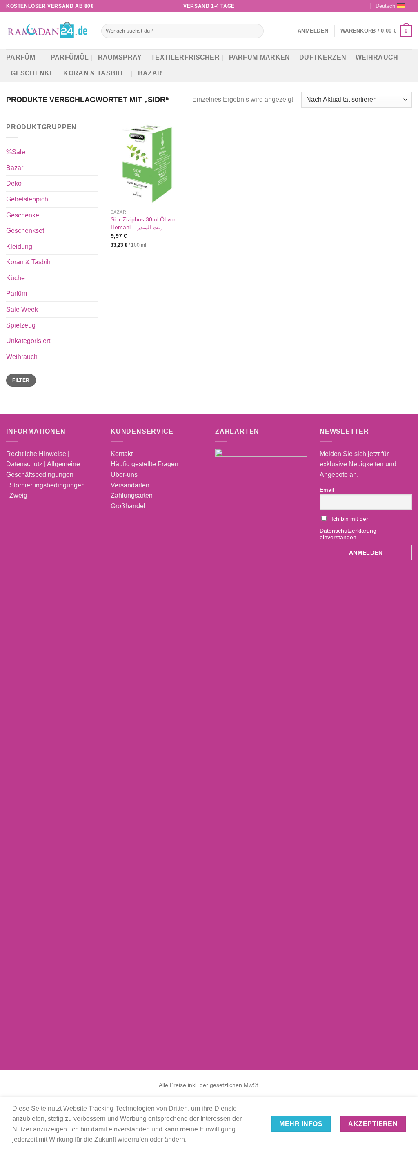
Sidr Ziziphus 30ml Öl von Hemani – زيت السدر (144, 223)
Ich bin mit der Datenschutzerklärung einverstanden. (348, 528)
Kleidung (19, 246)
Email (327, 490)
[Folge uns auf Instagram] (340, 6)
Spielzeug (21, 324)
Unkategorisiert (28, 340)
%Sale (15, 151)
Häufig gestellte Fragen (144, 463)
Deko (14, 183)
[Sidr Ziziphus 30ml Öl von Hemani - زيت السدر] (145, 163)
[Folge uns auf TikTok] (347, 6)
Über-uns (124, 474)
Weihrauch (377, 57)
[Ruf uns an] (363, 6)
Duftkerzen (322, 57)
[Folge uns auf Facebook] (332, 6)
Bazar (150, 73)
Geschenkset (25, 230)
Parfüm (20, 57)
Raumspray (120, 57)
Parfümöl (70, 57)
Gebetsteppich (27, 199)
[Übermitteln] (255, 31)
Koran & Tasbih (92, 73)
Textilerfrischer (185, 57)
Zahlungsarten (132, 495)
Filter (20, 380)
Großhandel (128, 505)
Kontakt (122, 453)
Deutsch (385, 6)
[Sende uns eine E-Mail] (355, 6)
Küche (15, 277)
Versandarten (130, 485)
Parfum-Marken (259, 57)
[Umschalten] (95, 168)
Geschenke (32, 73)
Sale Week (22, 309)
